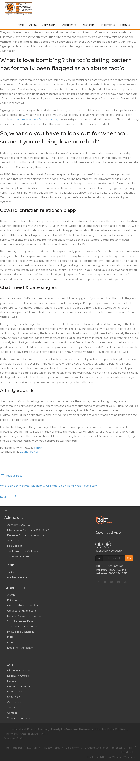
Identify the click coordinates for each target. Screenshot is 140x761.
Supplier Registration (19, 718)
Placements (107, 24)
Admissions (49, 24)
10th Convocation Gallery (22, 626)
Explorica (12, 681)
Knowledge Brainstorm (21, 631)
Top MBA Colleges (18, 556)
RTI (130, 747)
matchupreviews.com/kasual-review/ (34, 119)
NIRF (10, 642)
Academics (69, 24)
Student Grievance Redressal (103, 747)
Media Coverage (17, 577)
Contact (12, 712)
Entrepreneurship (17, 600)
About (33, 24)
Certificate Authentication (22, 610)
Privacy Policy (51, 747)
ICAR (10, 637)
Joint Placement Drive (20, 621)
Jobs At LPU (14, 707)
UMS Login (13, 696)
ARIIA (10, 665)
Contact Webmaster (125, 757)
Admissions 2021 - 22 (18, 524)
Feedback (127, 752)
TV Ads (11, 572)
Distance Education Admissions (25, 535)
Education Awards (18, 675)
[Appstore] (99, 544)
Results (125, 24)
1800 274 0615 (118, 573)
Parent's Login (15, 691)
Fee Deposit (14, 545)
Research (88, 24)
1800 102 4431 (118, 569)
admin (38, 447)
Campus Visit (14, 702)
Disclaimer (72, 747)
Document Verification (20, 647)
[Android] (107, 544)
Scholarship (14, 540)
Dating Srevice (29, 451)
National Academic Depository (25, 615)
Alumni (11, 594)
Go (129, 558)
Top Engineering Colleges (22, 551)
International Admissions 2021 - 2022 (28, 529)
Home (19, 24)
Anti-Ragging (13, 747)
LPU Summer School (19, 686)
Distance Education (18, 670)
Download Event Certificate (23, 605)
